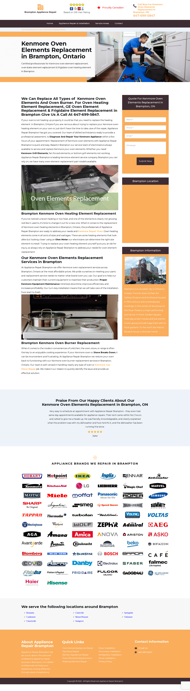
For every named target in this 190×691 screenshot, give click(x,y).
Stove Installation (107, 658)
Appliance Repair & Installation (74, 23)
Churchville (31, 621)
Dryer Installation (107, 648)
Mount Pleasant (81, 617)
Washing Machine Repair (74, 661)
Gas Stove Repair (70, 651)
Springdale (128, 613)
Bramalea (30, 613)
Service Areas (102, 23)
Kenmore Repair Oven (90, 231)
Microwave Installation (110, 651)
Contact (119, 23)
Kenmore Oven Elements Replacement (47, 29)
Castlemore (31, 617)
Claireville (79, 613)
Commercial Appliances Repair (77, 648)
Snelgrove (79, 621)
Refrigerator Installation (110, 655)
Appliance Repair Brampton (111, 681)
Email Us (143, 648)
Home (50, 23)
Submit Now (145, 161)
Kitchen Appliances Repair (75, 655)
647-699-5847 (144, 15)
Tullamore (128, 617)
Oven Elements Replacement (77, 658)
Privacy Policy (105, 661)
